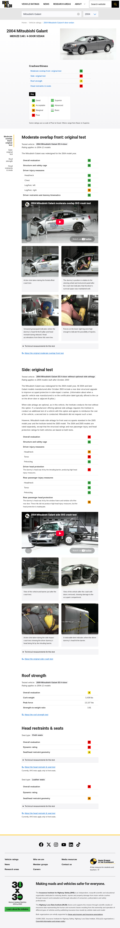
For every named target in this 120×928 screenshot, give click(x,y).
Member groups (40, 864)
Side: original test (38, 76)
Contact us (67, 864)
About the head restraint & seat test (39, 767)
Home (24, 23)
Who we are (38, 859)
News (46, 4)
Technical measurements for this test (40, 346)
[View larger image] (40, 261)
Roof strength (36, 81)
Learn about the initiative (17, 909)
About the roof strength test (36, 715)
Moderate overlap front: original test (45, 71)
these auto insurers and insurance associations (85, 914)
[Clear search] (78, 14)
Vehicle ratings (30, 4)
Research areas (62, 4)
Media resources (69, 859)
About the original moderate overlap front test (44, 353)
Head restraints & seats (40, 86)
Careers (36, 869)
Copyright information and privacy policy (50, 921)
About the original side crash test (38, 659)
